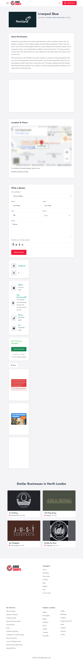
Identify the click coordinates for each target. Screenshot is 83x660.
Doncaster (46, 636)
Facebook (21, 266)
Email (44, 201)
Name (12, 201)
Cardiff (45, 629)
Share (14, 365)
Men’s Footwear (11, 611)
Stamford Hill (15, 515)
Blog (44, 583)
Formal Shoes (10, 625)
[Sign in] (59, 3)
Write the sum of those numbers (20, 240)
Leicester (62, 628)
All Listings (46, 573)
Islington (48, 515)
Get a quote (46, 576)
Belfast (44, 612)
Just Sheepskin (14, 543)
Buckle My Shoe (50, 543)
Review (13, 221)
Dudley (62, 611)
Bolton (44, 619)
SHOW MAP (41, 146)
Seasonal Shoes (10, 648)
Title (12, 211)
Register (45, 586)
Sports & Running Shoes (13, 621)
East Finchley (14, 546)
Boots (8, 628)
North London (60, 17)
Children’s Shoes (11, 618)
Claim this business (18, 349)
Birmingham (46, 616)
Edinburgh (63, 614)
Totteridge (49, 546)
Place (44, 211)
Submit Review (19, 252)
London (62, 634)
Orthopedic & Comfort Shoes (15, 635)
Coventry (45, 632)
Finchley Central (51, 17)
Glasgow (63, 618)
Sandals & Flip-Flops (12, 631)
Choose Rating (15, 192)
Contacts (45, 580)
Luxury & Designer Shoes (13, 641)
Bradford (45, 622)
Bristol (44, 626)
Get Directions (20, 296)
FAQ (44, 590)
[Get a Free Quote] (18, 385)
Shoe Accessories (11, 638)
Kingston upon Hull (65, 621)
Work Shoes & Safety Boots (14, 645)
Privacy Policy (47, 593)
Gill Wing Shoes (50, 513)
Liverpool (63, 631)
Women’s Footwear (12, 615)
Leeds (62, 624)
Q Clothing (13, 513)
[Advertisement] (41, 96)
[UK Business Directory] (18, 419)
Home (44, 570)
